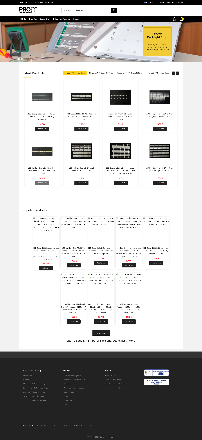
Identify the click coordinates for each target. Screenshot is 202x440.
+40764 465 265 (111, 376)
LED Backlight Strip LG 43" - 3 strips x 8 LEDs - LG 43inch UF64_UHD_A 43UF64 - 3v (42, 117)
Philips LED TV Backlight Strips (34, 384)
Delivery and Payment (61, 19)
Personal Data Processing (74, 388)
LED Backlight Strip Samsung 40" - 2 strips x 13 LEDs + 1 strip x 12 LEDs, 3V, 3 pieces (101, 251)
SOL (65, 404)
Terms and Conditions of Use (75, 380)
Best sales (27, 380)
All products (101, 333)
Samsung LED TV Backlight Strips (35, 388)
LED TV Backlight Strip (28, 19)
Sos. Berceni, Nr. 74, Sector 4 (116, 384)
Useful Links (27, 425)
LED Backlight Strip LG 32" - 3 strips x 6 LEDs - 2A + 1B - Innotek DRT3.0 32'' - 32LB (81, 117)
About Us (67, 384)
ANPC (66, 396)
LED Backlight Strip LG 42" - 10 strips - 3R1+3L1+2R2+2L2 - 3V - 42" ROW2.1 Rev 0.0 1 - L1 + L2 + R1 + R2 (120, 171)
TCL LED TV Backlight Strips (33, 396)
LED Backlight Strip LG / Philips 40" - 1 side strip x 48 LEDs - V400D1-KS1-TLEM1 (42, 171)
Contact (76, 19)
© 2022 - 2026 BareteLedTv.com (101, 437)
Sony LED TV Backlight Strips (34, 392)
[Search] (114, 10)
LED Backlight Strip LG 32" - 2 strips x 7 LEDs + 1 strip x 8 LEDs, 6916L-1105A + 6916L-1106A (120, 117)
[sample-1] (101, 42)
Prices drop (27, 376)
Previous (7, 41)
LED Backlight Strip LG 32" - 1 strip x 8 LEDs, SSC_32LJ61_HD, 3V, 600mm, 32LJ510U (156, 251)
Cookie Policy (69, 392)
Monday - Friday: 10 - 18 (114, 388)
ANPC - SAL (68, 400)
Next (194, 41)
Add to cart (42, 129)
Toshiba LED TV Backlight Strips (35, 400)
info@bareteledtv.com (113, 380)
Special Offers (45, 19)
